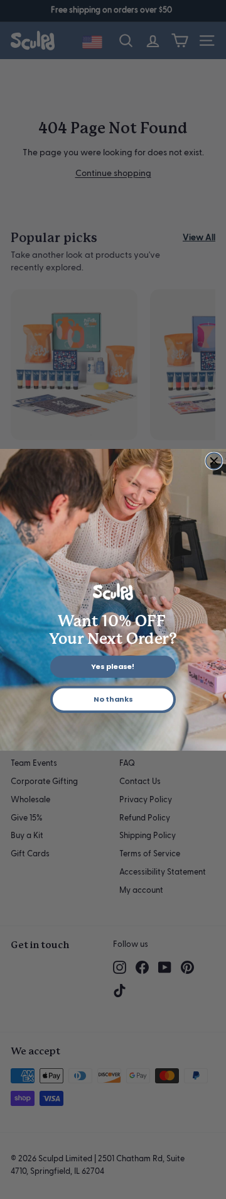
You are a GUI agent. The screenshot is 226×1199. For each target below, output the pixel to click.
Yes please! (113, 666)
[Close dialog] (214, 461)
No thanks (113, 699)
